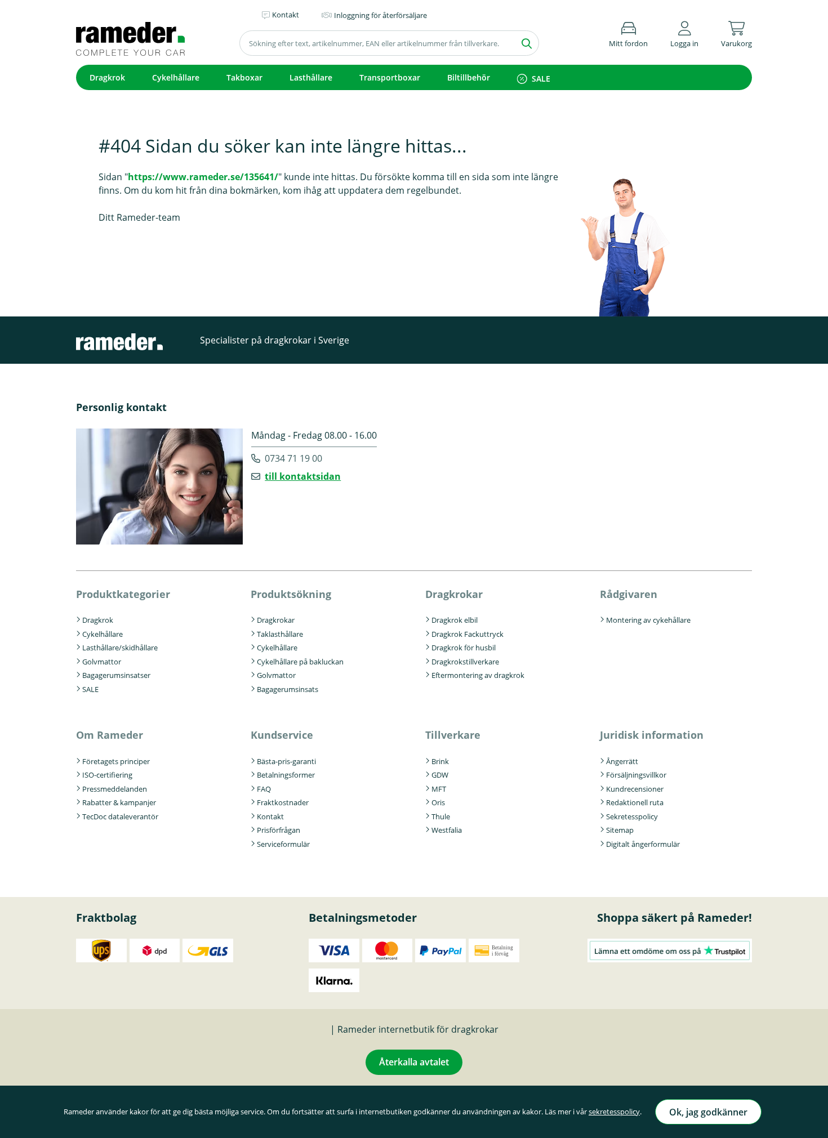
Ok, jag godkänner (708, 1112)
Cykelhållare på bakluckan (300, 662)
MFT (438, 789)
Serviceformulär (283, 844)
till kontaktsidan (303, 476)
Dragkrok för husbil (463, 647)
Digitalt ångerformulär (643, 844)
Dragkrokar (276, 620)
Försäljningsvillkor (636, 775)
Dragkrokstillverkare (465, 662)
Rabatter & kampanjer (119, 802)
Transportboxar (389, 77)
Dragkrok (107, 77)
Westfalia (446, 830)
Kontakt (270, 816)
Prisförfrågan (278, 830)
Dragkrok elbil (454, 620)
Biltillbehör (468, 77)
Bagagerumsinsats (287, 689)
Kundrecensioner (635, 789)
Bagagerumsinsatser (116, 675)
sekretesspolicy (614, 1111)
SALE (541, 78)
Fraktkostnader (283, 802)
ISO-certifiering (107, 775)
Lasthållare (311, 77)
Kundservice (282, 735)
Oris (438, 802)
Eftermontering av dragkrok (477, 675)
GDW (439, 775)
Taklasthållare (280, 634)
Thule (440, 816)
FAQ (264, 789)
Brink (440, 761)
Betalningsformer (286, 775)
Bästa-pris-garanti (286, 761)
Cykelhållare (175, 77)
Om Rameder (109, 735)
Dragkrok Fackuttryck (467, 634)
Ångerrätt (622, 761)
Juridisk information (652, 735)
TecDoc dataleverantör (120, 816)
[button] (684, 32)
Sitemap (620, 830)
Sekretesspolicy (632, 816)
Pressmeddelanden (114, 789)
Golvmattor (101, 662)
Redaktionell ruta (635, 802)
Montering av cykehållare (648, 620)
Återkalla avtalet (414, 1062)
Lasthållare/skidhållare (120, 647)
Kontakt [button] (285, 15)
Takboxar (244, 77)
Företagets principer (116, 761)
